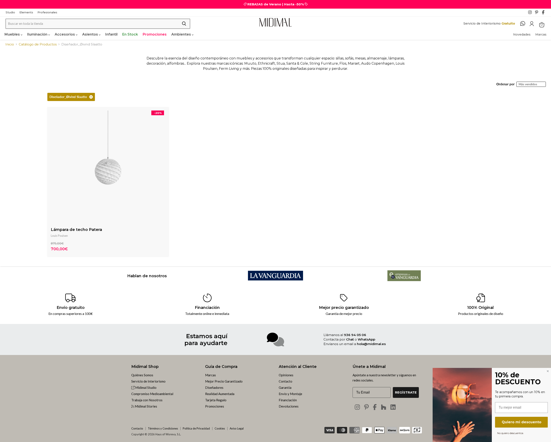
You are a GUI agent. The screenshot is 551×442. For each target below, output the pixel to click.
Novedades (522, 34)
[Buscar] (184, 23)
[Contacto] (524, 23)
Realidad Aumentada (219, 394)
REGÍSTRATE (406, 392)
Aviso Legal (237, 428)
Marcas (540, 34)
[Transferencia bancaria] (417, 429)
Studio (10, 12)
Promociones (155, 34)
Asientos (90, 34)
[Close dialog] (548, 371)
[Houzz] (383, 407)
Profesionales (47, 12)
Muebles (13, 34)
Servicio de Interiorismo (148, 381)
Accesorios (65, 34)
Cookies (220, 428)
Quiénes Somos (142, 375)
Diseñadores (214, 387)
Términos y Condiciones (163, 428)
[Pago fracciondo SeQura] (404, 430)
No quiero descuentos (510, 433)
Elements (26, 12)
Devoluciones (289, 406)
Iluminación (37, 34)
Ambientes (181, 34)
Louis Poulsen (59, 235)
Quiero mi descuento (521, 422)
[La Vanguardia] (275, 279)
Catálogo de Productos (38, 44)
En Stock (130, 34)
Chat (350, 339)
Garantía (285, 387)
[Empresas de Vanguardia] (404, 280)
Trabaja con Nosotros (147, 400)
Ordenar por (505, 84)
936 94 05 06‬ (355, 335)
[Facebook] (545, 14)
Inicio (9, 44)
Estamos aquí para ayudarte (206, 339)
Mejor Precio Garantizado (224, 381)
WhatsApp (366, 339)
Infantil (111, 34)
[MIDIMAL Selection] (275, 22)
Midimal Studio (145, 387)
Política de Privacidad (196, 428)
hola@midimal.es (371, 344)
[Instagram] (531, 14)
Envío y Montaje (290, 394)
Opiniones (286, 375)
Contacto (285, 381)
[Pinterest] (538, 14)
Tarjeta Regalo (215, 400)
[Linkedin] (393, 407)
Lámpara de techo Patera (76, 229)
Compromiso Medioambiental (152, 394)
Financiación (288, 400)
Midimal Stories (145, 406)
